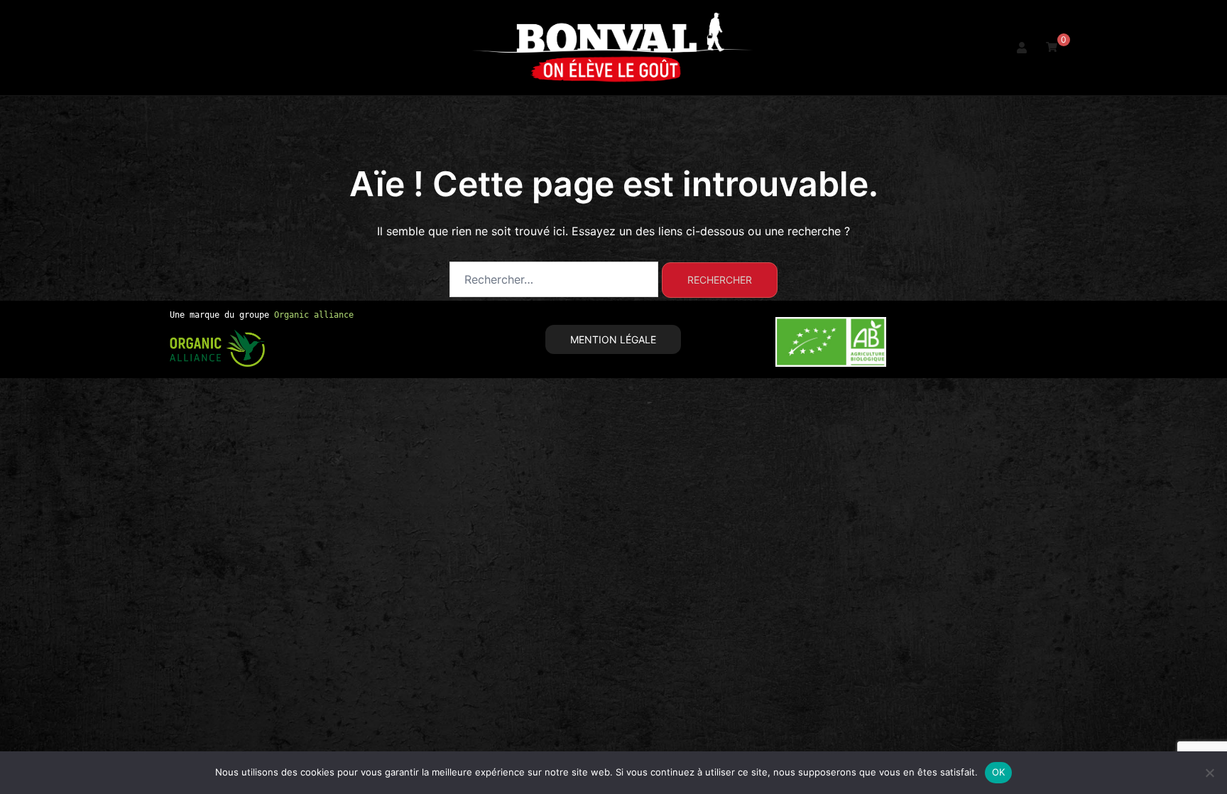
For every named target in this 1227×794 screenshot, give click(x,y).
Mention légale (613, 339)
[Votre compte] (1022, 47)
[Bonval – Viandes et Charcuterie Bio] (613, 46)
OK (998, 772)
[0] (1051, 47)
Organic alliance (314, 315)
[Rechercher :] (553, 279)
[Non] (1209, 773)
